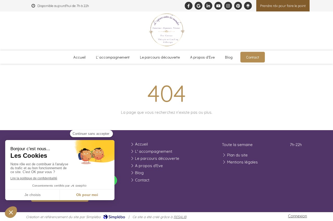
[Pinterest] (238, 6)
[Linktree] (248, 6)
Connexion (297, 215)
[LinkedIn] (208, 6)
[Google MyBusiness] (198, 6)
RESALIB (180, 217)
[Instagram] (228, 6)
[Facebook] (189, 6)
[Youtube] (218, 6)
